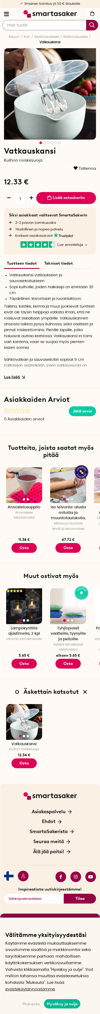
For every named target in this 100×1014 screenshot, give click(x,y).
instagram (73, 876)
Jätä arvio (82, 411)
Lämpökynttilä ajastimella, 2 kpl (24, 631)
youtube (88, 876)
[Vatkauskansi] (24, 722)
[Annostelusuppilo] (24, 485)
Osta (68, 663)
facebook (58, 876)
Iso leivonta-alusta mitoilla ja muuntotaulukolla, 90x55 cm (68, 513)
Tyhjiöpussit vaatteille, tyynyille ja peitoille (68, 633)
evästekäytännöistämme (30, 989)
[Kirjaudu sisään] (21, 876)
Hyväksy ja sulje (62, 1004)
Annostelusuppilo (24, 507)
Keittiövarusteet (75, 36)
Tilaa (80, 898)
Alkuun (14, 36)
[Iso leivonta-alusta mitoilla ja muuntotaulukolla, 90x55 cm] (68, 485)
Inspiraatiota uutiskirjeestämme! (50, 889)
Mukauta (31, 1004)
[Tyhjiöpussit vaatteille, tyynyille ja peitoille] (68, 606)
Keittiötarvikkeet (46, 36)
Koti (27, 36)
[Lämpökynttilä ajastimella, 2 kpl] (24, 606)
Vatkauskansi (24, 744)
